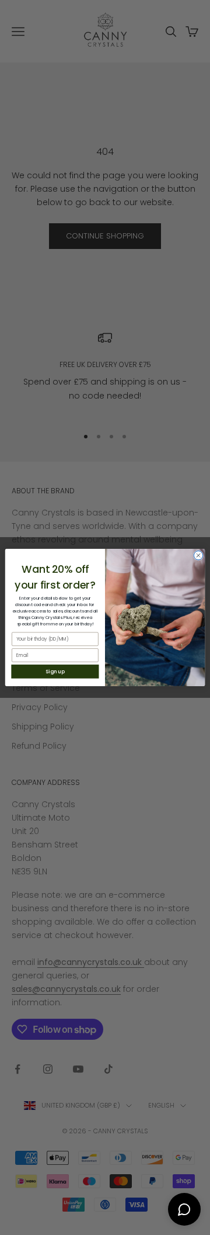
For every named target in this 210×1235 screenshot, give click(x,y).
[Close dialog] (198, 555)
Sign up (55, 671)
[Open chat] (184, 1209)
